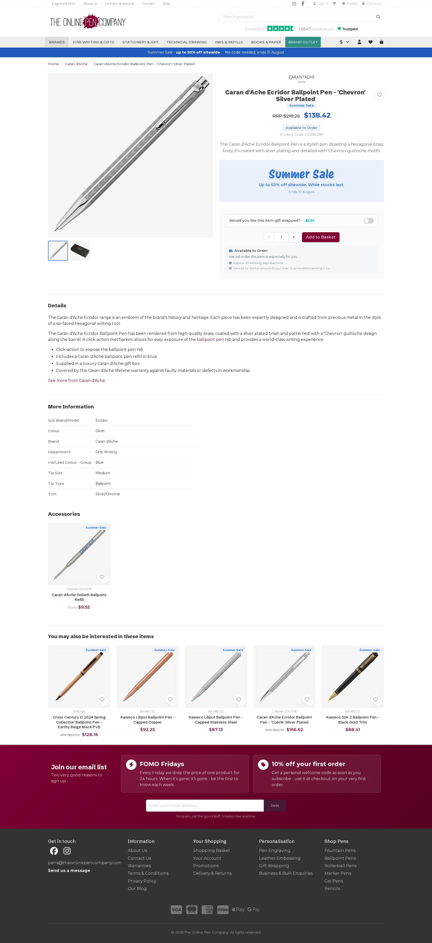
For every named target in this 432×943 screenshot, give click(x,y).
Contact (148, 4)
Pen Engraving (274, 850)
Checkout (374, 4)
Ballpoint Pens (340, 858)
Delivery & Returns (119, 4)
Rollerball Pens (340, 865)
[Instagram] (294, 4)
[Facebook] (302, 4)
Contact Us (139, 858)
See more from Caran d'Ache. (77, 380)
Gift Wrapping (274, 865)
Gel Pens (333, 881)
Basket (352, 4)
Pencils (332, 888)
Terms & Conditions (148, 873)
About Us (90, 4)
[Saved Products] (335, 3)
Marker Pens (337, 873)
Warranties (139, 865)
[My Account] (359, 42)
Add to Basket (321, 237)
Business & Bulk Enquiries (286, 873)
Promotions (205, 865)
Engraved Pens (63, 4)
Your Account (207, 858)
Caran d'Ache (76, 64)
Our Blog (137, 888)
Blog (166, 4)
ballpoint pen (210, 339)
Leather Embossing (279, 858)
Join (275, 805)
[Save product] (379, 94)
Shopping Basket (211, 850)
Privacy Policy (142, 881)
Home (53, 64)
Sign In (323, 4)
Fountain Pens (340, 850)
